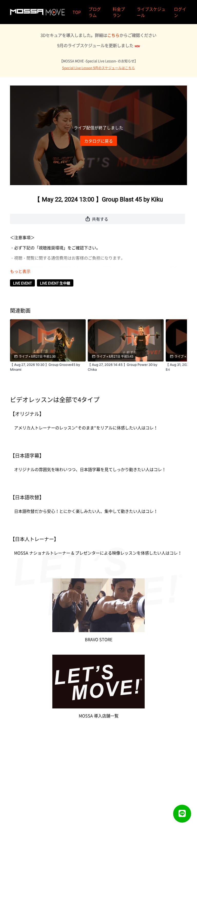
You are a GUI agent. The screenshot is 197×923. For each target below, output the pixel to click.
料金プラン (119, 12)
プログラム (94, 12)
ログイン (180, 12)
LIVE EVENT (22, 282)
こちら (113, 35)
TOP (77, 12)
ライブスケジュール (151, 12)
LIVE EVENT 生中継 (55, 282)
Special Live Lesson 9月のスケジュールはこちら (98, 67)
